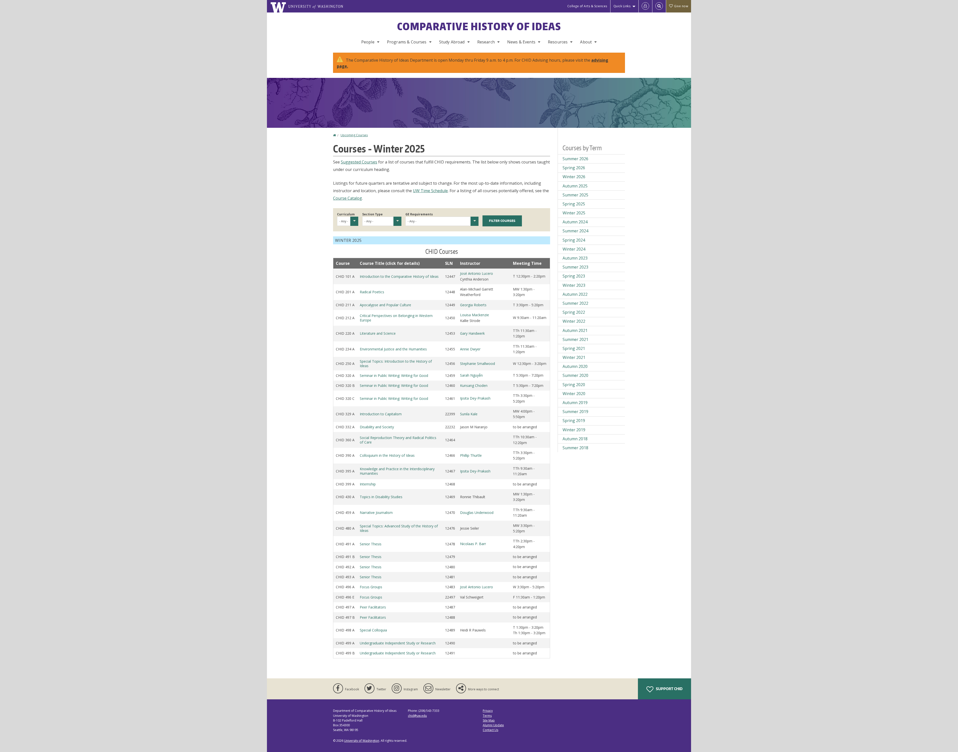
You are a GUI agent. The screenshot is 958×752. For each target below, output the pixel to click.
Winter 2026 (574, 176)
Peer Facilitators (373, 607)
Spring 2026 (574, 167)
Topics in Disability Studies (381, 496)
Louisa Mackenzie (474, 314)
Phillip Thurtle (471, 455)
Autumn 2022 (575, 294)
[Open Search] (659, 6)
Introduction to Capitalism (381, 414)
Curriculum (346, 214)
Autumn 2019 (575, 402)
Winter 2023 (574, 285)
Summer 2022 (575, 303)
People (367, 42)
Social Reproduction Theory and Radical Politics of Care (398, 440)
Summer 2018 (575, 448)
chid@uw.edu (417, 716)
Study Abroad (452, 42)
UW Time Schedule (430, 190)
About (586, 42)
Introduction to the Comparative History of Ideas (399, 276)
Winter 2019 (574, 430)
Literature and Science (378, 333)
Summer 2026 (575, 158)
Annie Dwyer (470, 349)
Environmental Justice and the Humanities (393, 349)
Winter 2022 (574, 321)
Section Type (372, 214)
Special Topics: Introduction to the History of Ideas (396, 363)
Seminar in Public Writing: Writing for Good (394, 375)
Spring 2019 (574, 420)
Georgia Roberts (473, 304)
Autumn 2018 (575, 439)
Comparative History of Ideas (479, 26)
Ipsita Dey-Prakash (475, 398)
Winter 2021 (574, 357)
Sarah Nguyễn (471, 375)
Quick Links (622, 6)
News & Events (521, 42)
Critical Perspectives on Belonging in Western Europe (396, 317)
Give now (681, 6)
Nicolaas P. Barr (473, 543)
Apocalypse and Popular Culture (385, 304)
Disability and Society (377, 427)
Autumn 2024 (575, 222)
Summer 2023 (575, 267)
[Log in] (645, 6)
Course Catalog (347, 198)
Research (486, 42)
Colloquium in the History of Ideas (387, 455)
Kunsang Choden (473, 385)
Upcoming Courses (354, 135)
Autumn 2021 (575, 330)
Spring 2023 (574, 276)
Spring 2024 (574, 240)
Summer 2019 (575, 411)
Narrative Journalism (376, 512)
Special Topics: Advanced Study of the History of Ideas (399, 528)
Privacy (488, 711)
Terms (487, 716)
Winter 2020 (574, 393)
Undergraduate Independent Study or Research (398, 643)
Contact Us (490, 730)
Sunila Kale (469, 414)
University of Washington (361, 741)
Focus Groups (371, 587)
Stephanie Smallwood (477, 363)
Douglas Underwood (476, 512)
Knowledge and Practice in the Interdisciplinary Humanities (397, 471)
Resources (558, 42)
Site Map (489, 720)
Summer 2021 (575, 339)
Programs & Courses (407, 42)
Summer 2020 (575, 375)
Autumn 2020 (575, 366)
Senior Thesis (370, 544)
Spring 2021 (574, 348)
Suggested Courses (359, 162)
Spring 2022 (574, 312)
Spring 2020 (574, 384)
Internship (368, 484)
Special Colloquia (373, 630)
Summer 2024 (575, 231)
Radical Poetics (372, 292)
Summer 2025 (575, 195)
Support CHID (669, 689)
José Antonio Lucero (476, 273)
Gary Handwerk (472, 333)
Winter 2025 (574, 213)
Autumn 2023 (575, 258)
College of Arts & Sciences (587, 6)
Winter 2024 (574, 249)
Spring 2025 (574, 204)
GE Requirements (419, 214)
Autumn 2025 (575, 186)
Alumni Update (493, 725)
